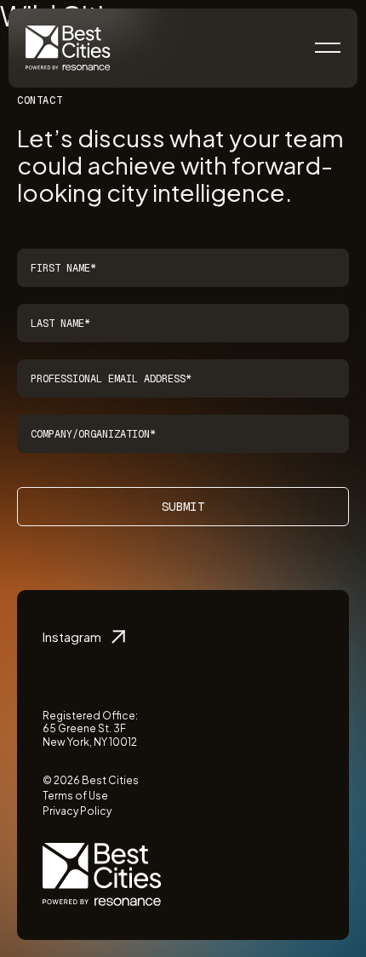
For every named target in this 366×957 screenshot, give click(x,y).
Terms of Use (75, 795)
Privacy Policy (77, 811)
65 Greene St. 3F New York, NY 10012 (90, 735)
